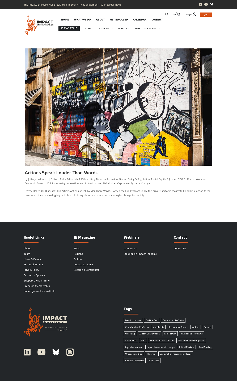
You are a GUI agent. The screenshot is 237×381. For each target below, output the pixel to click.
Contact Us (180, 248)
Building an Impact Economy (140, 253)
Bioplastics (154, 360)
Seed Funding (205, 347)
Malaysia (151, 353)
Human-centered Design (161, 340)
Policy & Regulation (139, 179)
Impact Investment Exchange (161, 347)
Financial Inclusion (107, 179)
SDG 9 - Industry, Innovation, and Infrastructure (73, 183)
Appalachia (158, 327)
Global (122, 179)
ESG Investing (87, 179)
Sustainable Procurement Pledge (176, 353)
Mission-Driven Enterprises (191, 340)
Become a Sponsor (34, 275)
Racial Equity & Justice (164, 179)
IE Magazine (69, 28)
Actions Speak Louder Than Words (61, 173)
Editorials (72, 179)
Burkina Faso (152, 320)
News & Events (32, 259)
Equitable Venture (133, 347)
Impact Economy (145, 28)
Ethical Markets (186, 347)
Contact (157, 20)
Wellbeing (130, 333)
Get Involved (119, 20)
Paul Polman (170, 333)
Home (65, 20)
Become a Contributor (86, 269)
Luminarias (130, 248)
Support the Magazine (37, 280)
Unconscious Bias (133, 353)
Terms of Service (33, 264)
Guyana (207, 327)
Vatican (195, 327)
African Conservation (149, 333)
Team (27, 253)
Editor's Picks (58, 179)
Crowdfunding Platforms (137, 327)
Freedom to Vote (133, 320)
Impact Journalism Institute (39, 291)
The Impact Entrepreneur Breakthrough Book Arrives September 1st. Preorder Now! (72, 4)
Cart (174, 14)
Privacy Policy (31, 269)
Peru (143, 340)
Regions (104, 28)
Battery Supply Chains (173, 320)
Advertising (130, 340)
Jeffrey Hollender (38, 179)
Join (206, 14)
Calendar (139, 20)
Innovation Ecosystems (192, 333)
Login (189, 14)
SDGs (88, 28)
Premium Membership (37, 286)
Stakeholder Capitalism (116, 183)
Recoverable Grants (178, 327)
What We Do (82, 20)
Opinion (122, 28)
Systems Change (140, 183)
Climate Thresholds (134, 360)
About (100, 20)
